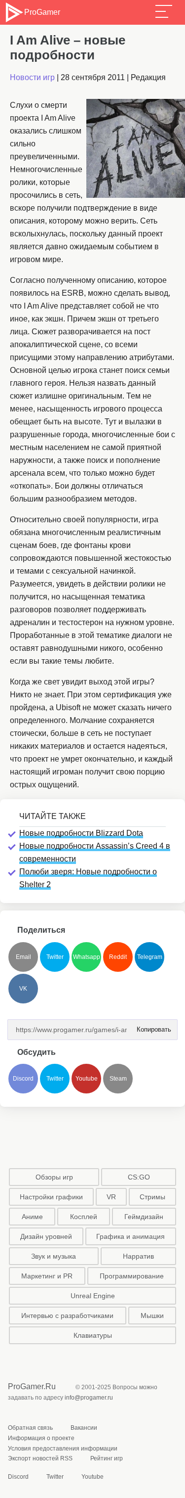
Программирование (132, 1276)
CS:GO (139, 1177)
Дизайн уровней (46, 1236)
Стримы (152, 1197)
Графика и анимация (130, 1236)
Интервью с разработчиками (67, 1315)
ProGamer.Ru (32, 1386)
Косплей (83, 1217)
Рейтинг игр (106, 1458)
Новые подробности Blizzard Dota (81, 833)
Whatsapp (86, 956)
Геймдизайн (143, 1217)
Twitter (55, 956)
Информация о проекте (41, 1438)
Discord (23, 1078)
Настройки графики (51, 1197)
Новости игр (32, 77)
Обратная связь (30, 1427)
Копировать (151, 1026)
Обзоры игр (54, 1177)
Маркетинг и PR (47, 1276)
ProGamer (42, 12)
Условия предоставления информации (62, 1448)
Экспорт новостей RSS (40, 1458)
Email (23, 956)
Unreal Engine (93, 1296)
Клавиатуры (93, 1335)
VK (23, 988)
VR (111, 1197)
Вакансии (84, 1427)
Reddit (118, 956)
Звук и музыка (53, 1256)
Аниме (32, 1217)
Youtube (86, 1078)
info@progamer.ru (89, 1397)
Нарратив (138, 1256)
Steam (118, 1078)
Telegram (149, 956)
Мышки (152, 1315)
